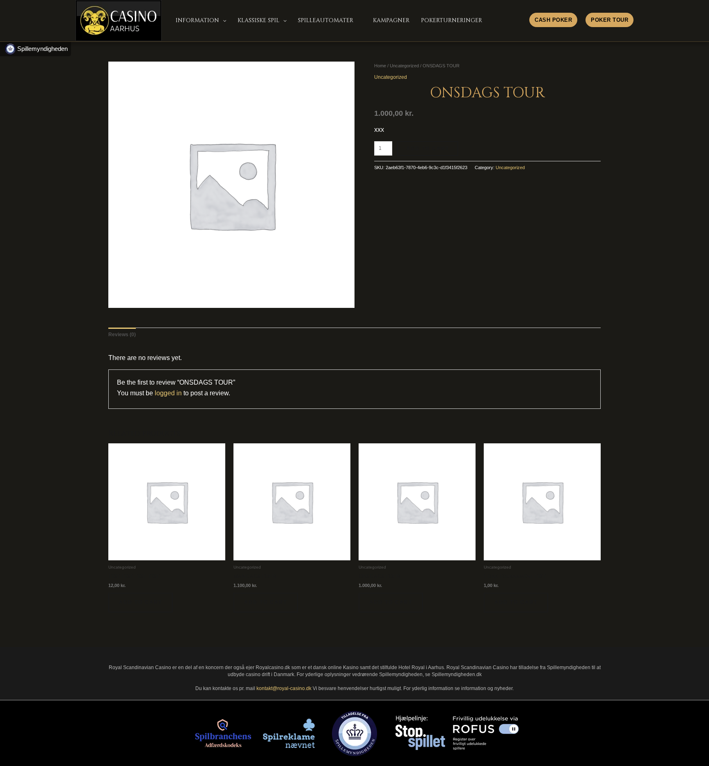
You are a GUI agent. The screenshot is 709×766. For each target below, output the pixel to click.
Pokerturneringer (451, 20)
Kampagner (391, 20)
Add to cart (427, 148)
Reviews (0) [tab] (122, 334)
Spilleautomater (325, 20)
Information (197, 20)
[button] (609, 17)
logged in (168, 393)
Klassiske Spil (258, 20)
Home (380, 65)
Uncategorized (404, 65)
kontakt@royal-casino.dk (283, 688)
